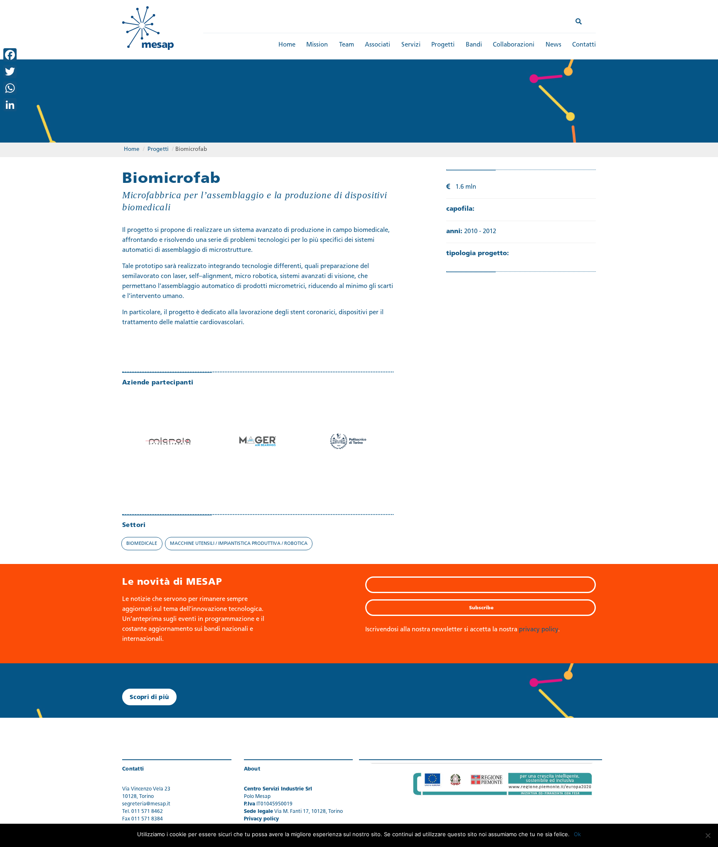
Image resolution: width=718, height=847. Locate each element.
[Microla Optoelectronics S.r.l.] (167, 437)
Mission (317, 45)
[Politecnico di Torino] (348, 437)
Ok (577, 834)
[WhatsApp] (10, 88)
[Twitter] (10, 71)
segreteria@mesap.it (146, 804)
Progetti (443, 45)
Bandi (474, 45)
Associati (377, 45)
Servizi (410, 45)
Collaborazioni (513, 45)
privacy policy (538, 630)
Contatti (584, 45)
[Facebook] (10, 55)
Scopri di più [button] (149, 697)
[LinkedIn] (10, 104)
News (553, 45)
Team (346, 45)
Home (286, 45)
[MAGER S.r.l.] (258, 437)
